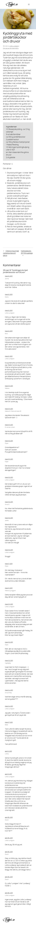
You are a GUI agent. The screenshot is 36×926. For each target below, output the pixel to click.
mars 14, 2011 (9, 690)
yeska (7, 520)
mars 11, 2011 (8, 564)
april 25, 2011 (9, 817)
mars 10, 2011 (9, 386)
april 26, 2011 (9, 893)
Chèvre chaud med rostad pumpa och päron (11, 253)
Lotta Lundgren (14, 46)
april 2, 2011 (8, 751)
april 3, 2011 (8, 774)
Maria (6, 297)
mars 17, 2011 (9, 722)
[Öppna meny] (29, 4)
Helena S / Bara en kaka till (13, 411)
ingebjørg (8, 663)
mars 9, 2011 (8, 276)
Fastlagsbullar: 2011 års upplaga (26, 252)
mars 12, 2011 (9, 604)
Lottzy (7, 754)
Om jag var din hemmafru (11, 48)
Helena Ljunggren (10, 590)
